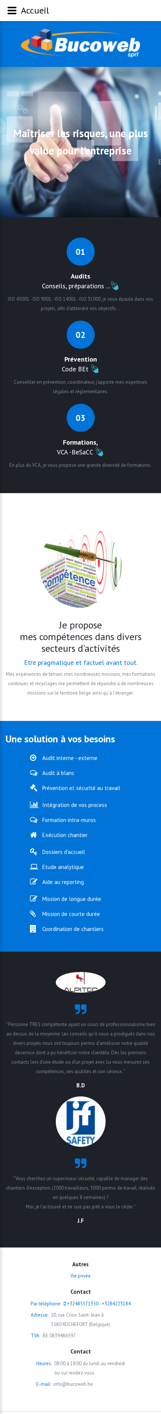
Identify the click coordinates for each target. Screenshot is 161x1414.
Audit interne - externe (69, 758)
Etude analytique (63, 867)
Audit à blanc (58, 773)
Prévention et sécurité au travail (81, 788)
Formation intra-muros (69, 820)
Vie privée (80, 1276)
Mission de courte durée (71, 913)
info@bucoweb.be (73, 1384)
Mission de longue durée (71, 898)
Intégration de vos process (74, 804)
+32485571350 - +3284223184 (99, 1303)
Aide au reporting (63, 882)
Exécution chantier (65, 835)
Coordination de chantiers (73, 929)
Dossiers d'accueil (63, 851)
